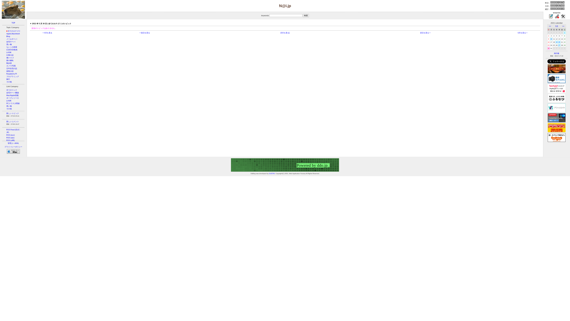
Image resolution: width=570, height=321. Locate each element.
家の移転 (10, 60)
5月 (556, 26)
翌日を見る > (425, 33)
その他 (9, 82)
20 (559, 42)
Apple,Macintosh (13, 34)
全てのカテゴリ (14, 31)
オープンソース (12, 98)
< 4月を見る (47, 33)
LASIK (8, 52)
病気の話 (10, 71)
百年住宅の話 (11, 68)
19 (557, 42)
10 (551, 39)
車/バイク (10, 58)
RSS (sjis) (10, 138)
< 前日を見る (145, 33)
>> (563, 26)
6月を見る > (522, 33)
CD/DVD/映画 (11, 50)
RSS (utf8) (10, 140)
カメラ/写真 (11, 66)
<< (550, 26)
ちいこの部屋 (11, 47)
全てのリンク (11, 90)
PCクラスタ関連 (13, 103)
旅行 (8, 79)
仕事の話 (10, 55)
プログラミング (12, 76)
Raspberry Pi (11, 74)
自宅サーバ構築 (12, 93)
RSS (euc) (10, 135)
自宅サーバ (10, 42)
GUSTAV (272, 173)
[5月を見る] (285, 33)
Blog (8, 36)
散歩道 (9, 63)
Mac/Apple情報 (12, 95)
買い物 (9, 44)
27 (559, 45)
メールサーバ (11, 39)
